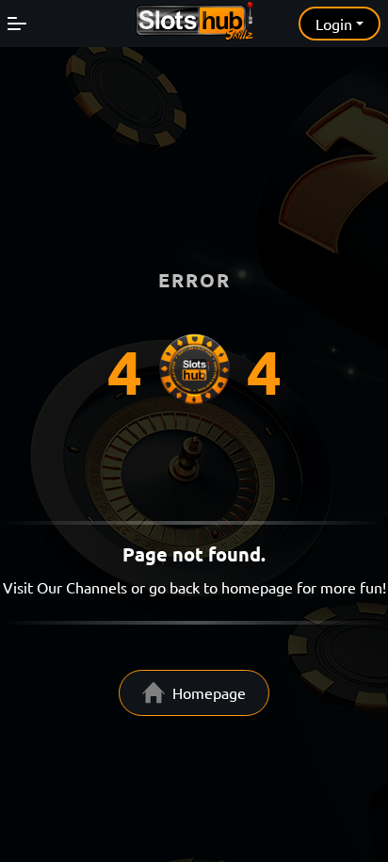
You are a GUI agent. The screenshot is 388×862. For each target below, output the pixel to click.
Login (333, 23)
